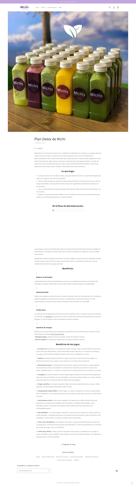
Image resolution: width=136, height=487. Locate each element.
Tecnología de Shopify (74, 482)
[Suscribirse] (48, 471)
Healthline (49, 317)
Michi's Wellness (64, 482)
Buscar (38, 457)
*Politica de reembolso (91, 457)
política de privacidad (76, 457)
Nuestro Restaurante (48, 457)
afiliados (76, 460)
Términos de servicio (62, 457)
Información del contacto (64, 460)
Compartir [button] (40, 148)
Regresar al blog (69, 444)
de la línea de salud (57, 334)
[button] (110, 7)
